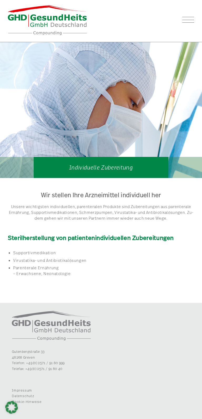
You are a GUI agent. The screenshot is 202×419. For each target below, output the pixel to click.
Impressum (22, 390)
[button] (11, 407)
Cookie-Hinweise (27, 401)
